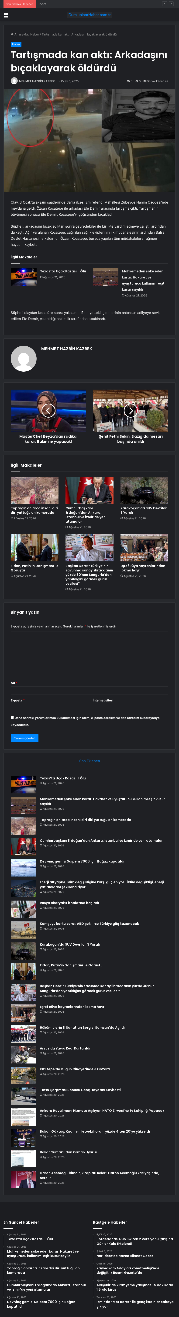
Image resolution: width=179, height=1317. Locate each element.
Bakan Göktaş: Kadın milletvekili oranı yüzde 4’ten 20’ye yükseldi (95, 1131)
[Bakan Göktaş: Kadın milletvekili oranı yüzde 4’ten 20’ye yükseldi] (23, 1138)
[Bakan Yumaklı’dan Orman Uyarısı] (23, 1158)
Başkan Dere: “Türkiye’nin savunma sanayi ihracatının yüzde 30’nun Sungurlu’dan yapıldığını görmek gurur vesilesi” (89, 574)
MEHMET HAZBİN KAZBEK (37, 81)
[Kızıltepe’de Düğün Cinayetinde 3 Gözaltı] (23, 1075)
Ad (14, 683)
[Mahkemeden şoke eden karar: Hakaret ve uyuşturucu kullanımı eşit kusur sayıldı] (105, 277)
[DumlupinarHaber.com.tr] (89, 15)
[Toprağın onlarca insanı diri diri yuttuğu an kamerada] (35, 490)
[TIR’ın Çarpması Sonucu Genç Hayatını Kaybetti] (23, 1096)
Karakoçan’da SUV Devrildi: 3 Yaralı (143, 510)
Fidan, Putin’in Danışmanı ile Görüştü (35, 568)
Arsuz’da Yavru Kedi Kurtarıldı (65, 1048)
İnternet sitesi (103, 700)
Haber (34, 34)
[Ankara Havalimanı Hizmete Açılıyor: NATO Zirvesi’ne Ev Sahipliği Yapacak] (23, 1117)
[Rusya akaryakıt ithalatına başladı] (23, 909)
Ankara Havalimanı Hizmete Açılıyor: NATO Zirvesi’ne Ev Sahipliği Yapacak (102, 1110)
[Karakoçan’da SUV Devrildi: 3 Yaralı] (144, 490)
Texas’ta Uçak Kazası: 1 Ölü (63, 271)
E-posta (18, 700)
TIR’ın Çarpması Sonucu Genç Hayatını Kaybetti (80, 1090)
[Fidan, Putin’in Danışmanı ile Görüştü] (35, 547)
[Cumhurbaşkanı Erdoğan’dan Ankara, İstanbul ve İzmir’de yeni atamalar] (89, 490)
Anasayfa (21, 34)
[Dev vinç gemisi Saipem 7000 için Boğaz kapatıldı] (23, 868)
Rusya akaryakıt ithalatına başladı (69, 903)
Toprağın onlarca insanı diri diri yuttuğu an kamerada (76, 4)
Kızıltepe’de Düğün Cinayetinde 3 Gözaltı (75, 1069)
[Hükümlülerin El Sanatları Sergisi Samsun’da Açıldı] (23, 1034)
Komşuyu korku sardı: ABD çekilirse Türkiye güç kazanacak (89, 923)
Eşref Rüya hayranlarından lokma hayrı (142, 568)
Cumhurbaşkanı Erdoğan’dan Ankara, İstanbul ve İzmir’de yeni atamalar (86, 515)
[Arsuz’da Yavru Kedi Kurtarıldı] (23, 1054)
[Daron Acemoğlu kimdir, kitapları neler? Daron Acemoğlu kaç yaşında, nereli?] (23, 1179)
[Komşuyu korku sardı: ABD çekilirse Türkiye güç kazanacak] (23, 930)
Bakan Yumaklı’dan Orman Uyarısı (68, 1152)
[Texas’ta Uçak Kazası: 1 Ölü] (24, 277)
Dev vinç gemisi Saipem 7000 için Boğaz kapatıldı (82, 861)
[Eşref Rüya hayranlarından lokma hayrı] (144, 547)
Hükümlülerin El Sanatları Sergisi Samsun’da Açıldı (82, 1027)
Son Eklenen (89, 761)
